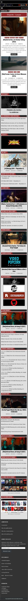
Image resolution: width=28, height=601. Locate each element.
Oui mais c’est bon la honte (8, 211)
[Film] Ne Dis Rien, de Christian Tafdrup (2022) (14, 41)
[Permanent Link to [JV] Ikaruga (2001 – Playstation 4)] (14, 160)
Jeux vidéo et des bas (7, 569)
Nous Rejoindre (5, 591)
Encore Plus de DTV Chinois (8, 457)
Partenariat (4, 593)
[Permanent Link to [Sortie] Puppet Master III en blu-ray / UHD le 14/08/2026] (14, 401)
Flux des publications (7, 528)
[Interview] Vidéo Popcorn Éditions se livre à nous (14, 270)
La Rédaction (5, 590)
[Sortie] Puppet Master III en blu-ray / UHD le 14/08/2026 (14, 411)
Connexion (4, 525)
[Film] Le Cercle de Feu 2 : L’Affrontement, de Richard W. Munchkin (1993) (14, 205)
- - (14, 112)
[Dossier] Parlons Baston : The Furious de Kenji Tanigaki (14, 247)
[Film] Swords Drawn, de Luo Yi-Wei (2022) (12, 460)
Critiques (7, 37)
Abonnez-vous (6, 551)
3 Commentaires (19, 273)
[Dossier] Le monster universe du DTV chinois (13, 473)
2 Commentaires (19, 208)
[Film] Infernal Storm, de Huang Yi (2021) (14, 326)
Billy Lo (3, 364)
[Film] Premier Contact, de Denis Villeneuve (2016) (14, 75)
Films (17, 37)
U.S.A (19, 72)
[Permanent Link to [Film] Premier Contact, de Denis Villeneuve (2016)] (14, 63)
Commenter (20, 43)
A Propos (4, 588)
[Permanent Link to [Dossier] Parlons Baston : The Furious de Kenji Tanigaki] (14, 237)
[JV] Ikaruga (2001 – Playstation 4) (14, 168)
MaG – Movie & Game (7, 575)
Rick (6, 78)
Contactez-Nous (5, 586)
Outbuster (4, 578)
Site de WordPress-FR (7, 534)
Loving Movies (5, 572)
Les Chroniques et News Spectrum (10, 116)
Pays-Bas (21, 37)
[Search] (26, 8)
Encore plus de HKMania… (8, 332)
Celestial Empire (6, 560)
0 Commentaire (20, 170)
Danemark (12, 37)
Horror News (5, 566)
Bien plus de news (6, 417)
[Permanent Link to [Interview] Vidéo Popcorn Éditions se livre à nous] (14, 261)
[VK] (24, 8)
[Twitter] (21, 8)
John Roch (8, 170)
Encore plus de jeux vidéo (8, 174)
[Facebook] (23, 8)
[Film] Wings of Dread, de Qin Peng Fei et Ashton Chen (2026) (13, 469)
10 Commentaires (19, 78)
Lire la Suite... (14, 54)
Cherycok (7, 43)
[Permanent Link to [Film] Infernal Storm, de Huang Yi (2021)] (14, 318)
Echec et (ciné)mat (6, 563)
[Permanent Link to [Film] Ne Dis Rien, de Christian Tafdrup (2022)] (14, 26)
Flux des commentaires (7, 531)
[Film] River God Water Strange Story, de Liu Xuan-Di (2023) (14, 464)
